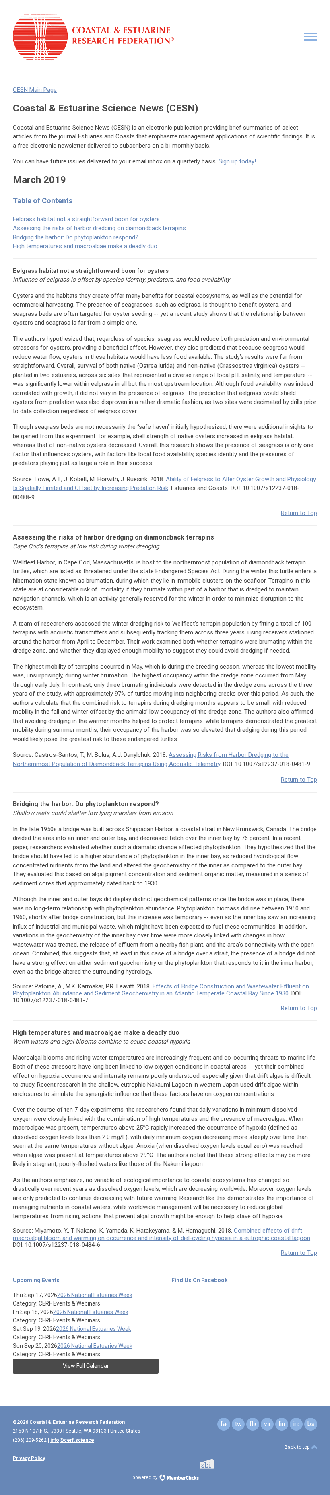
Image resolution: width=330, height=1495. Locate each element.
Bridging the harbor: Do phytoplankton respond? (75, 237)
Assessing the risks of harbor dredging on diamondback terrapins (99, 228)
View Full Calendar (86, 1366)
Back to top (298, 1447)
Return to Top (299, 513)
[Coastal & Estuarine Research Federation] (93, 59)
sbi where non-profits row (217, 1464)
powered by (145, 1477)
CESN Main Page (35, 89)
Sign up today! (237, 161)
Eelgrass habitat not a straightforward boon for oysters (86, 219)
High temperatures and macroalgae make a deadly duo (85, 246)
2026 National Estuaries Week (94, 1295)
